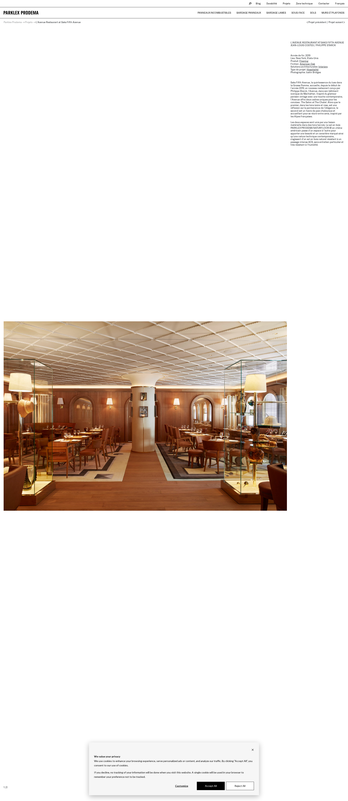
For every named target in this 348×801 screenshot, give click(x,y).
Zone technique (304, 3)
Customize (181, 785)
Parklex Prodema (13, 22)
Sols (313, 12)
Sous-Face (298, 12)
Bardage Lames (276, 12)
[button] (267, 416)
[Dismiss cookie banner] (252, 749)
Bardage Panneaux (249, 12)
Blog (258, 3)
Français (339, 3)
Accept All (211, 785)
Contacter (323, 3)
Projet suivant (336, 22)
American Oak (307, 63)
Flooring (303, 61)
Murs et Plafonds (333, 12)
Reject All (240, 785)
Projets (286, 3)
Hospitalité (312, 69)
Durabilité (271, 3)
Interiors (323, 66)
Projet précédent (317, 22)
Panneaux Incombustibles (214, 12)
